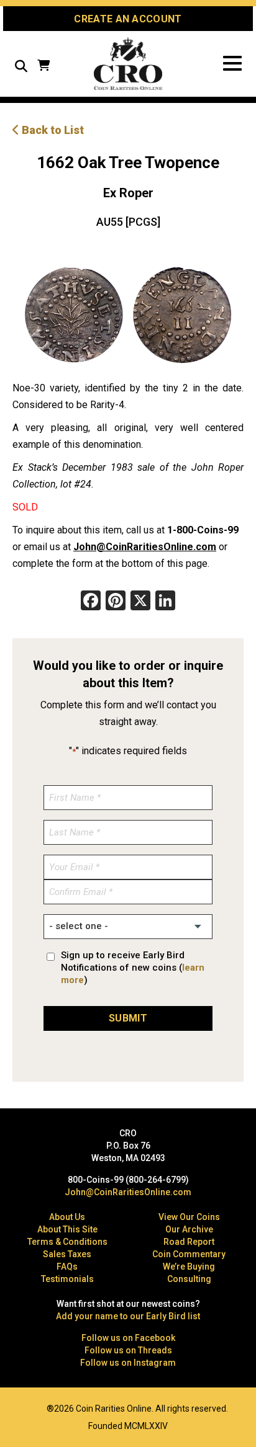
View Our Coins (189, 1217)
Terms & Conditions (67, 1242)
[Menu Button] (232, 63)
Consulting (189, 1279)
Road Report (188, 1242)
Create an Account (127, 19)
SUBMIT (128, 1018)
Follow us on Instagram (128, 1363)
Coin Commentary (189, 1254)
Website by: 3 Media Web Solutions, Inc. (18, 1407)
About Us (67, 1217)
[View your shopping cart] (43, 66)
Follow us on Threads (128, 1350)
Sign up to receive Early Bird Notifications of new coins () (132, 968)
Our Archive (189, 1229)
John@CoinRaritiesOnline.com (144, 547)
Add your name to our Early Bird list (128, 1316)
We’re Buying (189, 1266)
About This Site (67, 1229)
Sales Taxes (67, 1254)
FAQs (67, 1266)
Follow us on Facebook (128, 1338)
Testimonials (67, 1279)
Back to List (51, 129)
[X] (140, 601)
